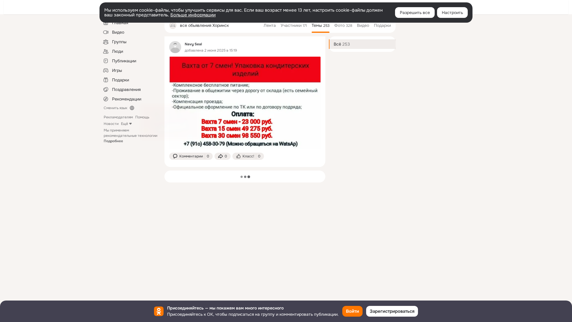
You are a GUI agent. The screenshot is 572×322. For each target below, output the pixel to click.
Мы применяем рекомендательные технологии (130, 135)
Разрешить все (415, 12)
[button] (191, 156)
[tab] (270, 25)
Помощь (142, 117)
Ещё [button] (124, 123)
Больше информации (193, 15)
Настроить (452, 12)
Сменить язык (115, 108)
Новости (111, 123)
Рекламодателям (118, 117)
